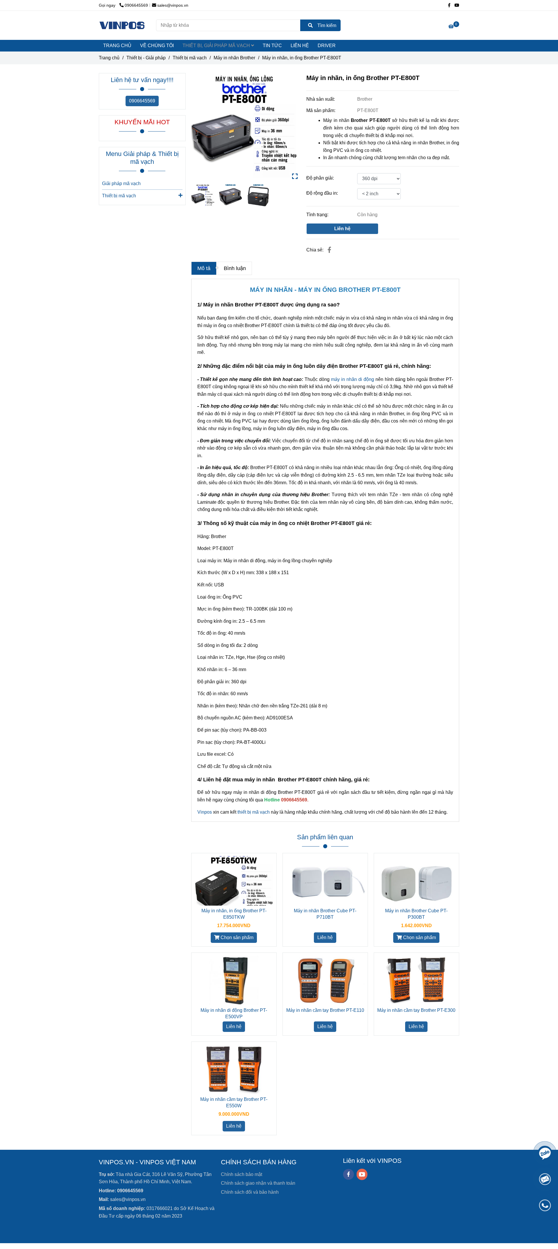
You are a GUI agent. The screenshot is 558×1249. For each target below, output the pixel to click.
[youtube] (362, 1174)
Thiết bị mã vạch (119, 195)
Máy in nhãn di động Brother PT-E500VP (234, 1013)
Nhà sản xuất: (321, 99)
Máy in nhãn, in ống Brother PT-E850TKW (234, 914)
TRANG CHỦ (117, 45)
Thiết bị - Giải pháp (146, 57)
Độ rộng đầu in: (322, 193)
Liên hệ (342, 228)
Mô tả (203, 268)
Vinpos (204, 812)
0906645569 (142, 100)
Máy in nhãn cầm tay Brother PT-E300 (416, 1010)
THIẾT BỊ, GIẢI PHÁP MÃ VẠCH (217, 45)
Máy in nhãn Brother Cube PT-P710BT (325, 914)
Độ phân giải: (320, 177)
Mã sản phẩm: (321, 110)
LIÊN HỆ (300, 45)
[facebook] (348, 1174)
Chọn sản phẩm (236, 937)
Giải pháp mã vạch (121, 183)
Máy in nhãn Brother (234, 57)
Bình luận (235, 268)
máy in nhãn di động (352, 379)
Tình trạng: (318, 214)
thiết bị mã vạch (253, 812)
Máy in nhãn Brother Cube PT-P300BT (416, 914)
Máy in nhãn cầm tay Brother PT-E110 (325, 1010)
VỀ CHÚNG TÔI (157, 45)
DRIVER (327, 45)
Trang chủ (109, 57)
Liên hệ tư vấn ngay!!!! (142, 80)
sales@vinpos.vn (172, 5)
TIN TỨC (272, 45)
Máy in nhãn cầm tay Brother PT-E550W (233, 1102)
